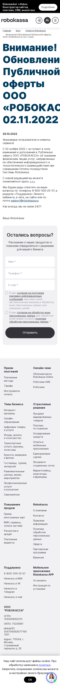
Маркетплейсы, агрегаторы (42, 473)
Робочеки (38, 387)
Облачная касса (43, 375)
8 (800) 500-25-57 (15, 573)
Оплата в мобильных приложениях (41, 445)
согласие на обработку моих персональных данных (29, 314)
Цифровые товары (14, 428)
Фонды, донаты (13, 436)
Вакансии (38, 557)
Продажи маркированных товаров (42, 417)
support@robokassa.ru (24, 200)
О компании (40, 510)
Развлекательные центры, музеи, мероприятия (14, 474)
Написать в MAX (13, 578)
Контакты (38, 515)
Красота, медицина (15, 456)
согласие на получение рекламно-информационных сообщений (26, 296)
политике (44, 665)
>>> (32, 181)
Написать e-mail (13, 597)
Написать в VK (12, 583)
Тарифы (8, 385)
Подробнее (48, 7)
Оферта (37, 544)
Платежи (40, 427)
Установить (39, 580)
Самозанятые (12, 494)
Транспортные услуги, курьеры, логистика (14, 446)
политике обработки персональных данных (28, 320)
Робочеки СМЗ (41, 381)
